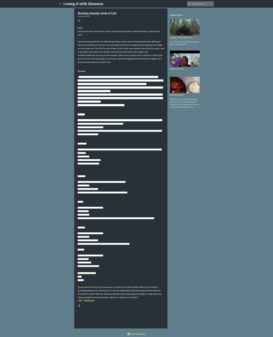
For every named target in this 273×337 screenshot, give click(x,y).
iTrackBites (83, 294)
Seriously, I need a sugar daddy (181, 37)
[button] (79, 20)
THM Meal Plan (89, 300)
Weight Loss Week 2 (177, 69)
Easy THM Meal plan (177, 95)
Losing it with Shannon (83, 4)
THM (79, 300)
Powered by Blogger (138, 334)
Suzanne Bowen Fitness (88, 287)
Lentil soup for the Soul (91, 266)
